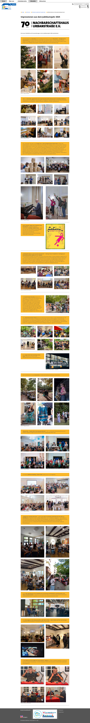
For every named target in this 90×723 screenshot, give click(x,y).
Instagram (25, 717)
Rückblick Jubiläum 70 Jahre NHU (38, 12)
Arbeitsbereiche (22, 1)
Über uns (11, 1)
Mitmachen (42, 1)
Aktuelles (33, 1)
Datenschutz (61, 712)
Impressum (61, 710)
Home (3, 1)
